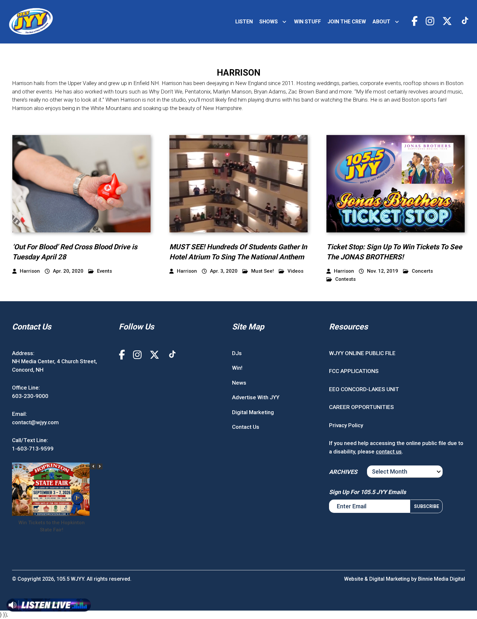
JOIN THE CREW (346, 22)
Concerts (422, 271)
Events (104, 271)
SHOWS (268, 22)
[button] (100, 466)
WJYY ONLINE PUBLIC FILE (362, 353)
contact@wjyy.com (35, 422)
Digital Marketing (253, 412)
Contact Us (245, 427)
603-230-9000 (30, 396)
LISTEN (244, 22)
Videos (295, 271)
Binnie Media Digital (441, 579)
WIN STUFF (307, 22)
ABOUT (381, 22)
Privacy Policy (346, 425)
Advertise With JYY (255, 397)
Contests (345, 279)
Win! (237, 368)
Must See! (262, 271)
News (239, 382)
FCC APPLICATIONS (354, 371)
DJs (237, 353)
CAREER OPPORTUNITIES (361, 407)
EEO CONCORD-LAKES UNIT (364, 389)
